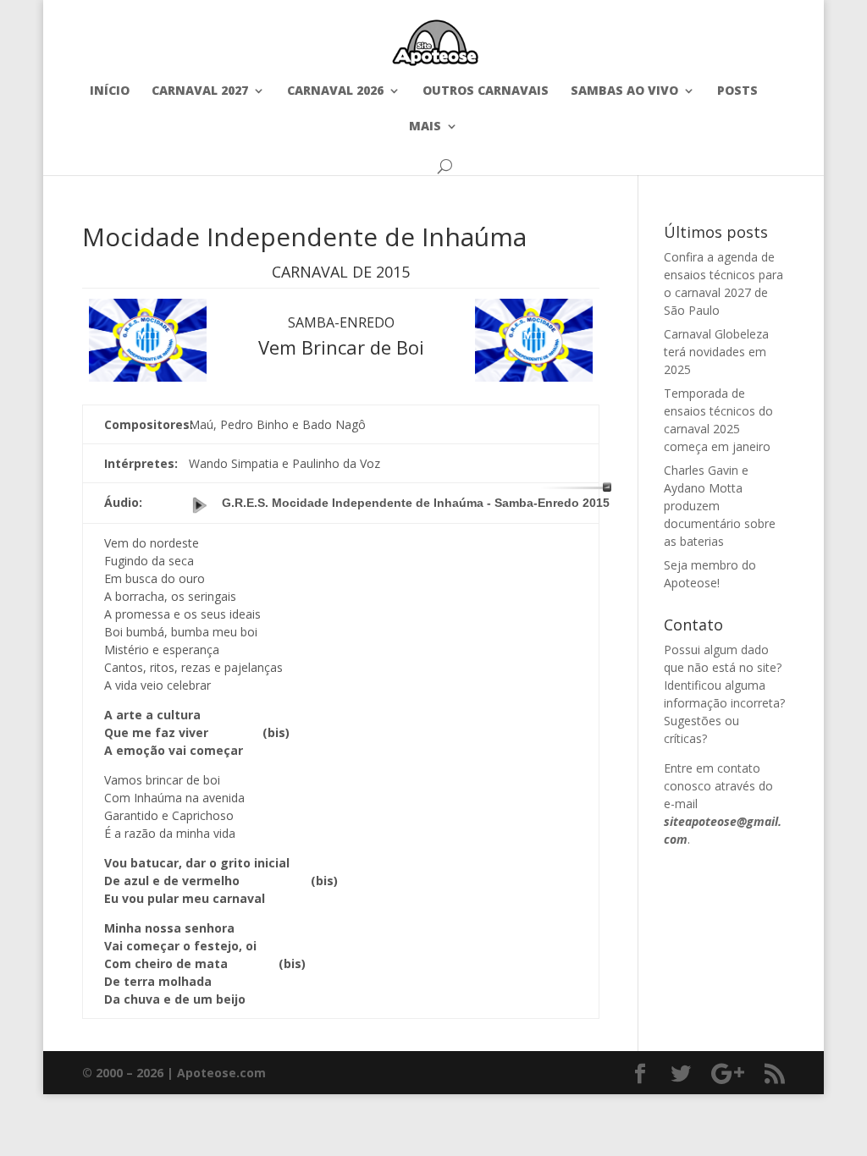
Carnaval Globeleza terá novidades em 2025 (716, 351)
